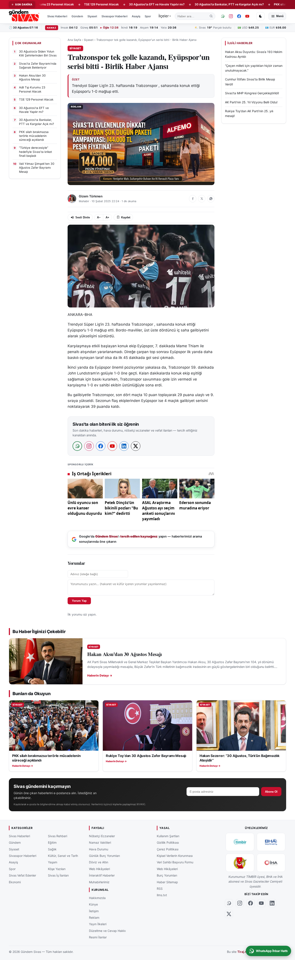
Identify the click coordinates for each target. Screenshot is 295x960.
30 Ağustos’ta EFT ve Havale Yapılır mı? (136, 4)
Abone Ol (271, 791)
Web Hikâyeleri (99, 869)
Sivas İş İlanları (58, 875)
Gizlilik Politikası (168, 842)
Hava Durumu (98, 849)
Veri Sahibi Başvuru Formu (175, 862)
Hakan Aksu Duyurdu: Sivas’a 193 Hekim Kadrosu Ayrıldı (253, 54)
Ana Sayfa (74, 40)
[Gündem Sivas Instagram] (230, 16)
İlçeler (165, 16)
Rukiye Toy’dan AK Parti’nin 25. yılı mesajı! (249, 113)
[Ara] (211, 16)
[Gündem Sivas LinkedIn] (272, 903)
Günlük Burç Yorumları (104, 856)
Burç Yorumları (167, 875)
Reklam (94, 917)
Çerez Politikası (167, 849)
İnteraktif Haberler (102, 875)
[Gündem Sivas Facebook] (239, 16)
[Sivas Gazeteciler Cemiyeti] (240, 863)
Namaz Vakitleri (100, 842)
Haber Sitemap (167, 882)
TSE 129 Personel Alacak (80, 4)
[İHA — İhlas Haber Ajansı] (271, 863)
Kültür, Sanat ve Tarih (63, 856)
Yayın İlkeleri (97, 924)
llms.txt (162, 895)
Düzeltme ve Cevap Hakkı (107, 931)
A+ (107, 217)
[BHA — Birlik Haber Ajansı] (271, 842)
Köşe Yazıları (56, 869)
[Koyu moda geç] (260, 16)
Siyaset (92, 16)
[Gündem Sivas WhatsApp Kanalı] (222, 16)
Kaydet (125, 217)
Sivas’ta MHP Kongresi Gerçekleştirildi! (252, 93)
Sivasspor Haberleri (114, 16)
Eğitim (52, 842)
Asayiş (136, 16)
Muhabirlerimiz (99, 882)
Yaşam (52, 862)
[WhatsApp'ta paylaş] (210, 198)
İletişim (94, 911)
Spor (148, 16)
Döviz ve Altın (98, 862)
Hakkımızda (97, 898)
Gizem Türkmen (91, 196)
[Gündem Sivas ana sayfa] (24, 16)
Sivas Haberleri (57, 16)
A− (99, 217)
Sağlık (52, 849)
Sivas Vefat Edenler (22, 875)
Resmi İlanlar (98, 937)
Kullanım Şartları (168, 836)
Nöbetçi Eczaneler (102, 836)
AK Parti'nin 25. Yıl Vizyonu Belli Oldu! (251, 102)
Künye (93, 904)
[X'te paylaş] (201, 198)
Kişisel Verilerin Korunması (175, 856)
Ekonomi (15, 882)
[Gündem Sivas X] (229, 914)
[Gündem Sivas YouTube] (247, 16)
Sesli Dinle (82, 217)
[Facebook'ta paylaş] (192, 198)
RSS (160, 888)
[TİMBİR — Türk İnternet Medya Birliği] (240, 842)
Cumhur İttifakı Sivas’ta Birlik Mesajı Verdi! (250, 81)
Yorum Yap (79, 600)
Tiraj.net (243, 952)
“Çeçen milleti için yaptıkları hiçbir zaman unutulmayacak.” (253, 68)
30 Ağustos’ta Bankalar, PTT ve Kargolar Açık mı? (208, 4)
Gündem (77, 16)
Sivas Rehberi (57, 836)
